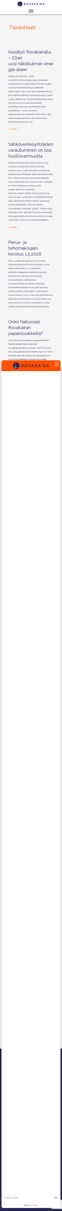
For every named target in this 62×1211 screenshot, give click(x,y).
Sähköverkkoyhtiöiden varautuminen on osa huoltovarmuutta (30, 150)
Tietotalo (34, 1205)
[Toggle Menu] (31, 10)
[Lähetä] (56, 1198)
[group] (31, 784)
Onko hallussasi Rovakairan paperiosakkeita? (25, 327)
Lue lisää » (13, 129)
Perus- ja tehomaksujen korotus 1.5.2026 (24, 248)
